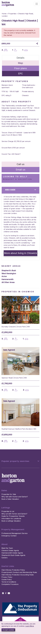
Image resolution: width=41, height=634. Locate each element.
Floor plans (20, 68)
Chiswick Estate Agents (10, 550)
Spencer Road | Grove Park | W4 (14, 378)
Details (20, 57)
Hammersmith (7, 279)
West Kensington (9, 273)
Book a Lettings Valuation (11, 521)
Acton (4, 276)
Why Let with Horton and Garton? (14, 514)
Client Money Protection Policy (13, 570)
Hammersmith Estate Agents (12, 553)
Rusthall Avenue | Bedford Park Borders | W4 (19, 429)
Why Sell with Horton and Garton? (14, 497)
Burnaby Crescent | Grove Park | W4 (16, 327)
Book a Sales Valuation (10, 499)
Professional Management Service (14, 533)
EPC (20, 73)
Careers (4, 558)
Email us (20, 169)
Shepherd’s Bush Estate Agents (13, 555)
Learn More (29, 626)
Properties (12, 14)
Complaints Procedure (9, 584)
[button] (37, 310)
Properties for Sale (8, 494)
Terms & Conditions (8, 582)
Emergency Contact (8, 536)
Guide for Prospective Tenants (13, 516)
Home (4, 14)
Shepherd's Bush (9, 270)
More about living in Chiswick (20, 253)
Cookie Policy (6, 579)
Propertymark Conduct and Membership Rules (19, 572)
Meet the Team (7, 548)
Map (20, 63)
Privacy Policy (6, 577)
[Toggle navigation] (36, 4)
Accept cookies (8, 630)
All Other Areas (8, 282)
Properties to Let (7, 511)
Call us (20, 164)
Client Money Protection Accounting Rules (17, 575)
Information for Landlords (11, 518)
